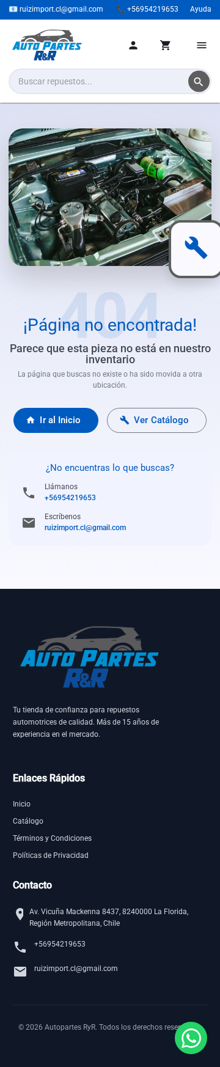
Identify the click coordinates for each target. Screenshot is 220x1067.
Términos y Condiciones (52, 838)
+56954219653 (70, 497)
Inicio (22, 804)
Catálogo (28, 821)
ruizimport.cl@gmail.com (85, 527)
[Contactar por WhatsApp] (191, 1038)
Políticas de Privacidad (51, 855)
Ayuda (200, 9)
